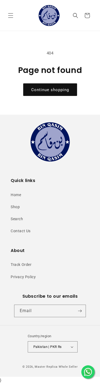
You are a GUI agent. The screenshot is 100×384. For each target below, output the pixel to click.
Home (16, 195)
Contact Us (21, 231)
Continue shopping (50, 89)
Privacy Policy (23, 277)
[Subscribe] (80, 311)
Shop (15, 207)
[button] (11, 15)
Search (17, 219)
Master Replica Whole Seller (56, 367)
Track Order (21, 264)
